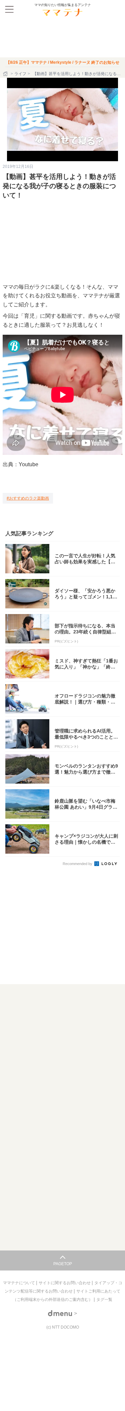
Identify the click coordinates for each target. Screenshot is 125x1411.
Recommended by (78, 864)
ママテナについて (19, 1283)
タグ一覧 (104, 1299)
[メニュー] (9, 9)
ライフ (20, 73)
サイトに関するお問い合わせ (65, 1283)
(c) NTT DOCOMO (62, 1327)
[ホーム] (6, 73)
